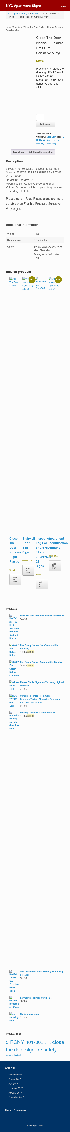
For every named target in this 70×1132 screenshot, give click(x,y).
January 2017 (15, 1092)
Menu (63, 6)
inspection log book (13, 1055)
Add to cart (45, 124)
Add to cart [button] (15, 579)
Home (9, 27)
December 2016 (16, 1097)
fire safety (51, 143)
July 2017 (13, 1083)
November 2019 (16, 1074)
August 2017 (14, 1079)
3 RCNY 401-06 (23, 1041)
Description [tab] (19, 152)
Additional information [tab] (41, 152)
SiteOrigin (32, 1125)
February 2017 (15, 1088)
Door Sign (17, 27)
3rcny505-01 (46, 1043)
